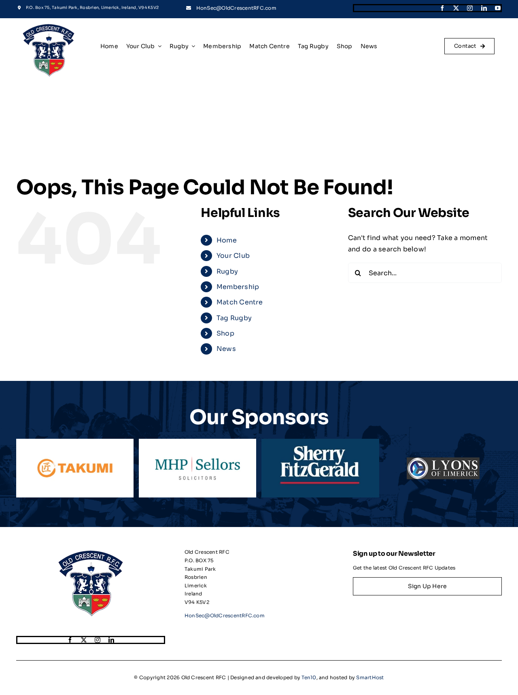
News (226, 348)
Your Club (233, 255)
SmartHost (370, 677)
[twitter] (456, 8)
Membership (238, 287)
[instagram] (470, 8)
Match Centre (240, 302)
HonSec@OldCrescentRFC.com (236, 8)
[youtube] (498, 8)
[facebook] (442, 8)
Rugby (227, 271)
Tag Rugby (234, 318)
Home (227, 240)
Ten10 (308, 677)
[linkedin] (484, 8)
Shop (225, 333)
